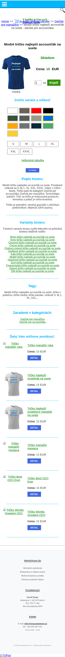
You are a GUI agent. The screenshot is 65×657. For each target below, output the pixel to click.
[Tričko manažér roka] (13, 347)
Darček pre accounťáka (32, 322)
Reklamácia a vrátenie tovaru (32, 572)
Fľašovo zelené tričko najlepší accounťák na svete (33, 248)
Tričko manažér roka (40, 345)
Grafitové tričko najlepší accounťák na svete (32, 251)
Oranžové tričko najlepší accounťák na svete (32, 259)
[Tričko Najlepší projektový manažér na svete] (13, 428)
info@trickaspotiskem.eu (35, 624)
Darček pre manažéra (33, 319)
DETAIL (34, 358)
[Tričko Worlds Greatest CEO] (13, 513)
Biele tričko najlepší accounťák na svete (32, 237)
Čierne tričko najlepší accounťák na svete (32, 245)
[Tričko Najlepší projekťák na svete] (13, 395)
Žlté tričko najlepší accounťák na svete (32, 271)
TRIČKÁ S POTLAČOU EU (32, 10)
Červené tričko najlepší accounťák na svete (32, 242)
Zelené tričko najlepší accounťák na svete (32, 268)
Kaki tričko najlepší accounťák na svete (32, 254)
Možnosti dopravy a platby (32, 576)
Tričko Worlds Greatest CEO (36, 513)
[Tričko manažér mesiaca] (13, 450)
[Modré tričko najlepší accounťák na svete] (16, 88)
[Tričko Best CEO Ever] (13, 480)
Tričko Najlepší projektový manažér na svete (39, 412)
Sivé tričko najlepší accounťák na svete (32, 262)
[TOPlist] (5, 655)
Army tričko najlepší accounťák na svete (32, 239)
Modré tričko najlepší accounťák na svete (32, 257)
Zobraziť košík (31, 22)
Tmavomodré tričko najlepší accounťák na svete (32, 265)
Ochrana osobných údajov (32, 579)
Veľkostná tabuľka (32, 160)
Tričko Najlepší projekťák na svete (39, 377)
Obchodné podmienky (32, 568)
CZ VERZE (32, 170)
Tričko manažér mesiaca (37, 447)
